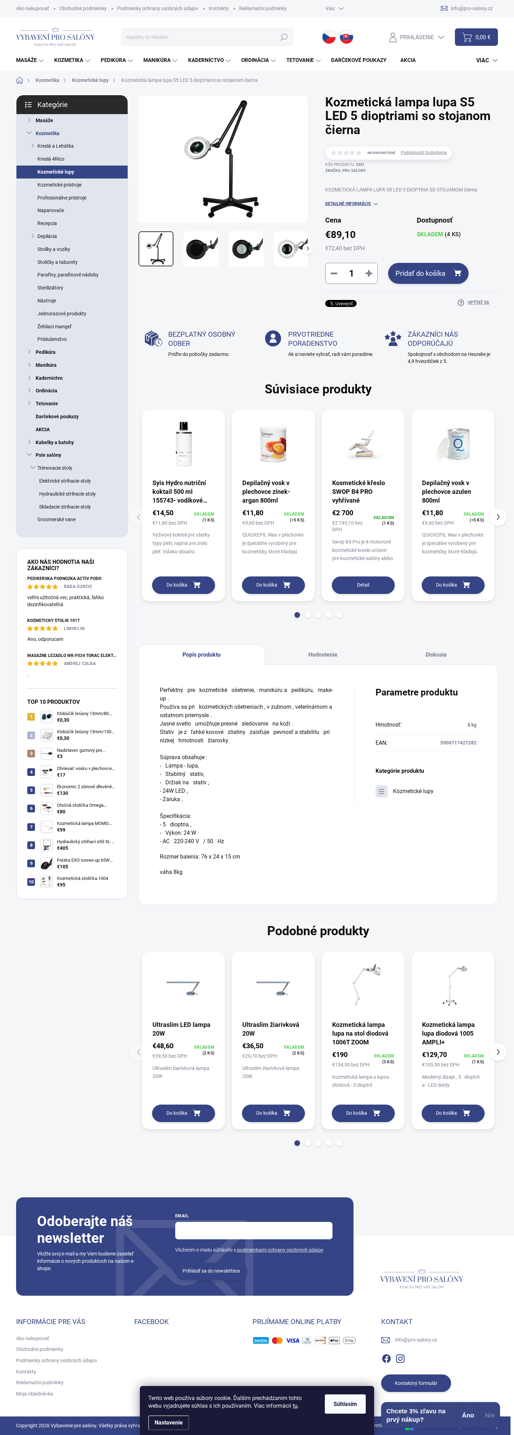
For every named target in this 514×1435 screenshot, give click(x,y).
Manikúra (46, 365)
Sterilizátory (50, 287)
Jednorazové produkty (61, 313)
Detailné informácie (348, 203)
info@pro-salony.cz (416, 1340)
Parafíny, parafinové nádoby (68, 275)
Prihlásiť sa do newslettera (211, 1271)
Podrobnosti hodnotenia (424, 152)
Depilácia (47, 236)
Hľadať (284, 37)
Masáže (44, 120)
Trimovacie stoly (54, 468)
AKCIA (43, 429)
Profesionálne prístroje (61, 198)
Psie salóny (48, 455)
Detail (363, 585)
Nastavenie (169, 1422)
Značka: (345, 170)
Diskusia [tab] (436, 654)
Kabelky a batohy (55, 442)
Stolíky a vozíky (53, 249)
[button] (297, 615)
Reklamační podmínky (263, 8)
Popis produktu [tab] (202, 654)
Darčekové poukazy (57, 416)
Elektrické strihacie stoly (65, 481)
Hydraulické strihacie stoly (67, 494)
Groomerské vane (56, 519)
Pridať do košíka (420, 273)
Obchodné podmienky (83, 8)
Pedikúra (46, 352)
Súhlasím (345, 1404)
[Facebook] (386, 1357)
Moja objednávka (34, 1393)
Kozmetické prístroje (59, 185)
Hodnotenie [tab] (322, 654)
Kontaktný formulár (416, 1383)
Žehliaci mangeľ (54, 326)
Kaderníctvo (49, 378)
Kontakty (219, 8)
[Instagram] (400, 1357)
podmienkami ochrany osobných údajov (280, 1250)
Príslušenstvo (52, 339)
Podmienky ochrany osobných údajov (157, 8)
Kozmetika (47, 133)
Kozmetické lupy (55, 172)
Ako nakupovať (32, 8)
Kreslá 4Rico (50, 159)
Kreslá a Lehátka (55, 146)
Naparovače (50, 210)
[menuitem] (30, 60)
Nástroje (46, 300)
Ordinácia (46, 390)
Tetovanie (47, 403)
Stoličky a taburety (57, 262)
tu (295, 1405)
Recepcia (47, 223)
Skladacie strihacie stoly (65, 507)
